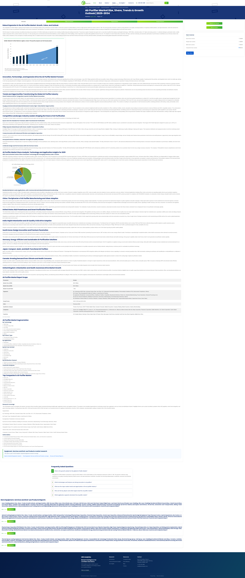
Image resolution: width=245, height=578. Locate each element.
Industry (107, 3)
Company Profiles (127, 559)
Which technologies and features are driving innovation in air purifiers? (73, 482)
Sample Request (160, 21)
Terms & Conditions (160, 575)
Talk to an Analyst (86, 570)
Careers (125, 566)
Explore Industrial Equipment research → (13, 456)
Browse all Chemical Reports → (57, 456)
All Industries (112, 559)
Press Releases (126, 561)
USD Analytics (86, 557)
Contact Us (131, 3)
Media (113, 3)
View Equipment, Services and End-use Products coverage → (36, 456)
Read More (11, 509)
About (100, 3)
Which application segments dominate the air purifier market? (71, 495)
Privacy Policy (152, 575)
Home (94, 3)
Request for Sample (214, 23)
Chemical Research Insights (94, 7)
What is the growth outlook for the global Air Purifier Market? (71, 471)
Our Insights (122, 3)
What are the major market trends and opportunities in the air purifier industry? (76, 486)
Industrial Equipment (105, 7)
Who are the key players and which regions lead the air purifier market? (73, 490)
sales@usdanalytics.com (142, 566)
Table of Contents (69, 21)
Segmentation (114, 21)
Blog (124, 563)
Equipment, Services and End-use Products (119, 7)
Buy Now (190, 53)
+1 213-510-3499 (141, 3)
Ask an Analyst (214, 27)
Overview (23, 21)
